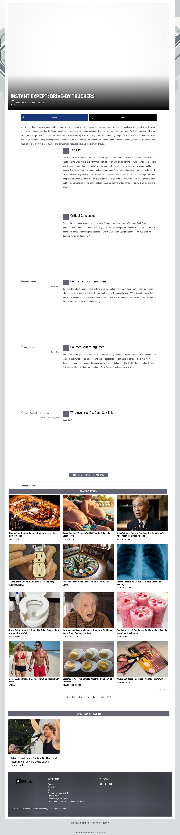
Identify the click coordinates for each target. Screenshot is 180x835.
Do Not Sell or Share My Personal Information (67, 802)
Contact (51, 784)
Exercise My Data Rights (58, 799)
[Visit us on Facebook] (106, 784)
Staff (50, 790)
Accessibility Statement (58, 793)
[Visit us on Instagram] (101, 784)
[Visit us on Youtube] (112, 784)
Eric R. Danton (21, 103)
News (34, 486)
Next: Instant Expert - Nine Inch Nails (88, 475)
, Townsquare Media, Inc (40, 809)
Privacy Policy (53, 796)
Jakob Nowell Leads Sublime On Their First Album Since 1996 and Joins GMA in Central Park (34, 762)
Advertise (52, 787)
